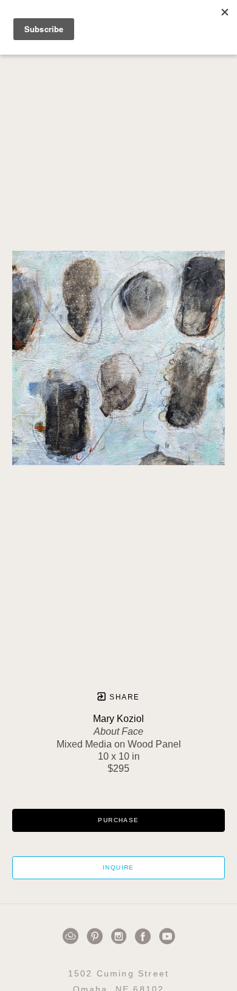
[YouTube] (167, 936)
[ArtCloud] (73, 936)
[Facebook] (145, 936)
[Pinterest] (97, 936)
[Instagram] (121, 936)
